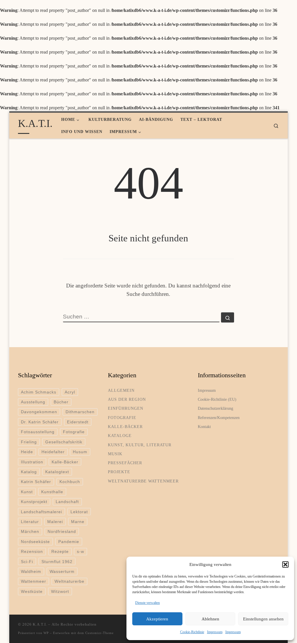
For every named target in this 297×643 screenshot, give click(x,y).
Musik (115, 453)
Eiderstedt (77, 422)
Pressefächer (125, 462)
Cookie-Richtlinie (192, 632)
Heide (27, 451)
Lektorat (79, 511)
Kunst (27, 491)
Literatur (30, 521)
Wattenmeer (33, 581)
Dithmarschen (80, 411)
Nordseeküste (35, 541)
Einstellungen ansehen (263, 619)
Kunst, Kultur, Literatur (139, 444)
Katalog (29, 471)
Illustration (32, 462)
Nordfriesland (62, 531)
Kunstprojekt (34, 501)
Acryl (70, 392)
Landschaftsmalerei (41, 511)
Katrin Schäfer (36, 481)
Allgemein (121, 390)
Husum (80, 451)
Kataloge (120, 435)
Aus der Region (127, 399)
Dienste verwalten (147, 603)
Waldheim (31, 571)
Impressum (214, 632)
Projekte (119, 471)
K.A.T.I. (40, 624)
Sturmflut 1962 (57, 561)
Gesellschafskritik (63, 442)
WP (46, 633)
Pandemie (68, 541)
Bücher (61, 402)
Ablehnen (210, 619)
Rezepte (60, 551)
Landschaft (67, 501)
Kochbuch (69, 481)
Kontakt (204, 426)
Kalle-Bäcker (65, 462)
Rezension (32, 551)
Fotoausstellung (38, 431)
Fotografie (74, 431)
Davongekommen (39, 411)
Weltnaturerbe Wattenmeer (143, 481)
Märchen (30, 531)
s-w (80, 551)
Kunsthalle (52, 491)
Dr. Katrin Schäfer (40, 422)
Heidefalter (53, 451)
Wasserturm (62, 571)
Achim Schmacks (38, 392)
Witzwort (60, 591)
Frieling (29, 442)
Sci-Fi (27, 561)
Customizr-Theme (99, 633)
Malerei (55, 521)
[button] (285, 564)
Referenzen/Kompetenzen (219, 417)
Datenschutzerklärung (215, 408)
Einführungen (125, 408)
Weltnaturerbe (69, 581)
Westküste (32, 591)
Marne (77, 521)
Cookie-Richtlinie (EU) (217, 399)
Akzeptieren (157, 619)
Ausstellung (33, 402)
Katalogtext (57, 471)
